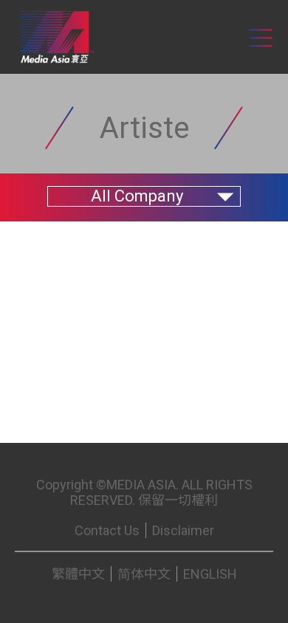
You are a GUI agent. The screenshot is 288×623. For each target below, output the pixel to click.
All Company (137, 196)
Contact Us (107, 530)
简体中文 (144, 574)
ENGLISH (210, 574)
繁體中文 (78, 574)
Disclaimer (183, 530)
